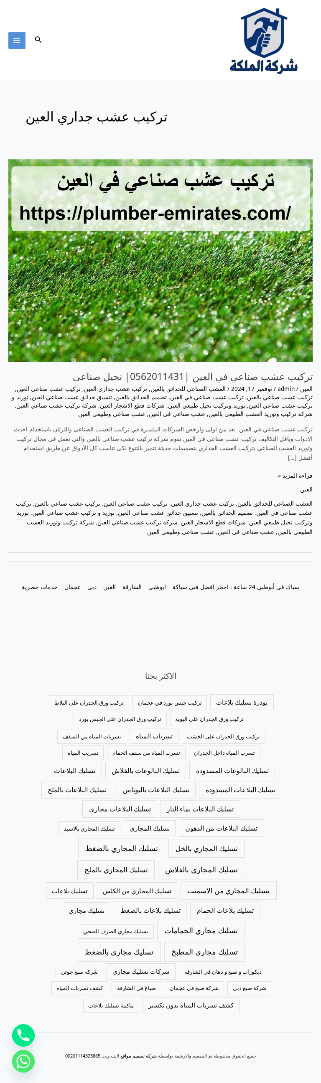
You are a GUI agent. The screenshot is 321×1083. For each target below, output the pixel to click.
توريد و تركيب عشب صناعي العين (73, 512)
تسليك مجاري (86, 910)
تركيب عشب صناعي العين (49, 389)
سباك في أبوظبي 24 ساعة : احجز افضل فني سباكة (236, 587)
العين (306, 389)
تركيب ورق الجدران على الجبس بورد (120, 719)
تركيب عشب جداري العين (115, 389)
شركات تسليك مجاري (141, 971)
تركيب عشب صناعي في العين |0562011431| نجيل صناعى (193, 376)
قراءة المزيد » (295, 475)
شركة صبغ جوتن (79, 971)
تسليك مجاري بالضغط (119, 952)
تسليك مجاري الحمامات (201, 930)
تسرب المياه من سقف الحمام (146, 752)
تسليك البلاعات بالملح (77, 789)
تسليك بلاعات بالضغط (150, 910)
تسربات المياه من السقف (92, 736)
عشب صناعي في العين (177, 414)
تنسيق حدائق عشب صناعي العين (72, 397)
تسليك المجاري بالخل (207, 848)
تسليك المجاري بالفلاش (201, 869)
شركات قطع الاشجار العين (132, 405)
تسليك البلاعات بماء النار (200, 809)
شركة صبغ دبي (249, 988)
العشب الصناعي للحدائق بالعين (188, 389)
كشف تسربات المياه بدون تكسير (191, 1005)
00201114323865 (82, 1056)
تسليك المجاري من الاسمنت (228, 890)
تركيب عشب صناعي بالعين (280, 397)
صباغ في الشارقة (136, 988)
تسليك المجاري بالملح (116, 869)
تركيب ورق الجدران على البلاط (89, 702)
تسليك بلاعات (69, 891)
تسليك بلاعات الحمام (225, 910)
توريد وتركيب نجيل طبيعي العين (206, 405)
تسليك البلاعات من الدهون (221, 828)
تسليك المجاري (150, 828)
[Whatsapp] (23, 1061)
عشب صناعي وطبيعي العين (111, 414)
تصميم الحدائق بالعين (141, 397)
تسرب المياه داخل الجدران (224, 752)
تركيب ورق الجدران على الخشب (223, 736)
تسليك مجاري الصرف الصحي (115, 931)
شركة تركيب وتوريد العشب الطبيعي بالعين (261, 414)
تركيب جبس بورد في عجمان (170, 702)
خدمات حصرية (40, 587)
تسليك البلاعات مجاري (120, 809)
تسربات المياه (154, 736)
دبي (92, 587)
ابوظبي (157, 587)
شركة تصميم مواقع (138, 1056)
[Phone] (23, 1035)
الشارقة (132, 587)
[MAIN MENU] (16, 40)
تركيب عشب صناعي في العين (207, 397)
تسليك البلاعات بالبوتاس (156, 789)
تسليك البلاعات (74, 770)
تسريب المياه (83, 752)
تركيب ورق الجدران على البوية (209, 719)
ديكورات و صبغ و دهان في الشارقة (223, 971)
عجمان (72, 587)
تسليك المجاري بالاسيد (89, 828)
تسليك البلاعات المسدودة (240, 789)
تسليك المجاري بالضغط (121, 848)
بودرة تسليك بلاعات (242, 702)
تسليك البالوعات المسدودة (232, 770)
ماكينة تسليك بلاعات (111, 1005)
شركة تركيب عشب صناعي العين (56, 405)
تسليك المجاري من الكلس (137, 891)
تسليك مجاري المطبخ (204, 952)
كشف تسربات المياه (79, 988)
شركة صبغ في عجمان (194, 988)
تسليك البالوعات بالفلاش (146, 770)
